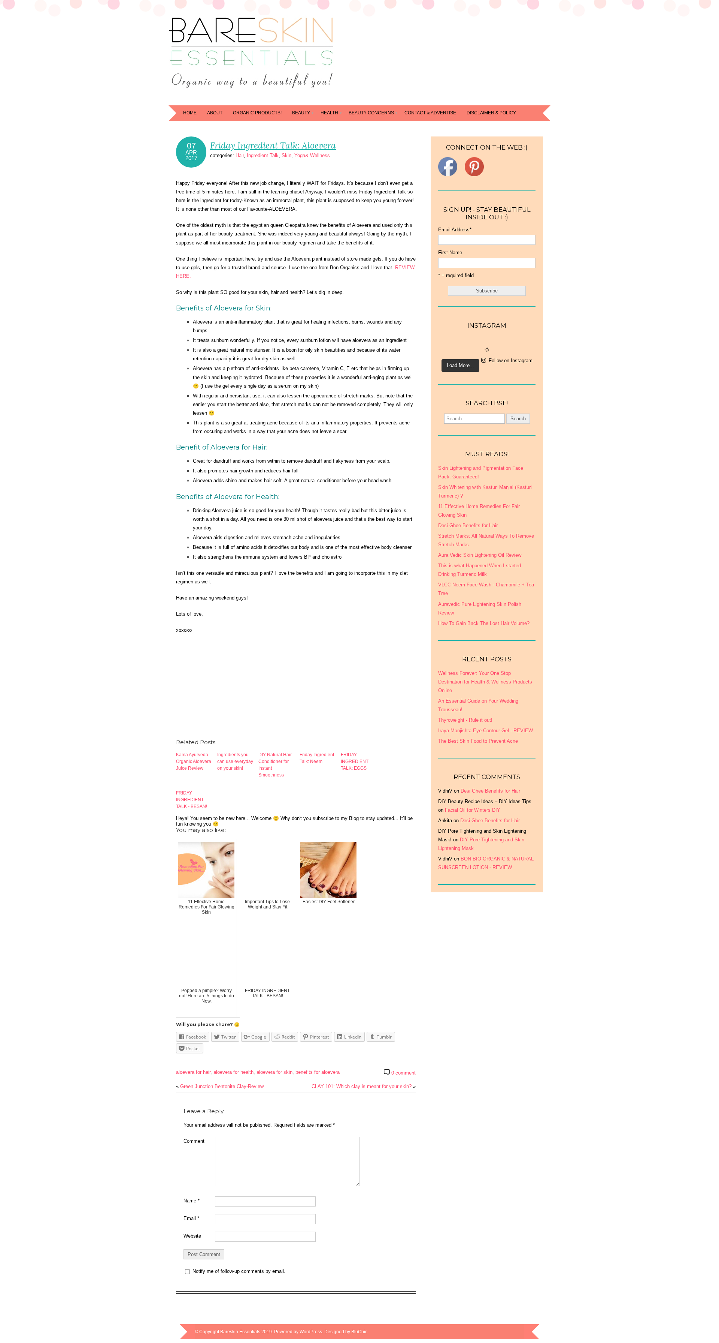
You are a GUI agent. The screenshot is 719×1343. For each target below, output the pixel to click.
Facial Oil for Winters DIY (472, 810)
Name (191, 1201)
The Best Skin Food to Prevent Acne (478, 741)
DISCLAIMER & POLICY (491, 112)
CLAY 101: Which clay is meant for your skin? (362, 1086)
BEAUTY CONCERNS (371, 112)
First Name (450, 252)
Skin (286, 155)
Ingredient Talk (263, 155)
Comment (193, 1141)
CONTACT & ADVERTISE (430, 112)
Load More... (460, 365)
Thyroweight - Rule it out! (465, 720)
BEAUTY (301, 112)
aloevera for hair (193, 1072)
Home (190, 112)
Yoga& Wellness (312, 155)
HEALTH (329, 112)
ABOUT (214, 112)
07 (191, 145)
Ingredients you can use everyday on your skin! (235, 761)
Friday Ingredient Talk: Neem (317, 758)
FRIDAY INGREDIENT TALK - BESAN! (191, 799)
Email (191, 1218)
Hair (240, 155)
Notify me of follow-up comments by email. (238, 1271)
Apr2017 (191, 155)
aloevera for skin (274, 1072)
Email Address (454, 229)
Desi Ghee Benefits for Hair (490, 791)
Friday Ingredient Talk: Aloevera (273, 145)
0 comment (403, 1073)
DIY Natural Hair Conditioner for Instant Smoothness (275, 765)
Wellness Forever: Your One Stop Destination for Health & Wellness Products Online (485, 681)
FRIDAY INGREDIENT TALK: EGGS (354, 761)
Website (192, 1236)
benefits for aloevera (317, 1072)
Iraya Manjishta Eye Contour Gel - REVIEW (485, 730)
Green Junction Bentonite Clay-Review (222, 1086)
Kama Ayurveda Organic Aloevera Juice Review (193, 761)
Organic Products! (257, 112)
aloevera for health (233, 1072)
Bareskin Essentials (240, 1332)
